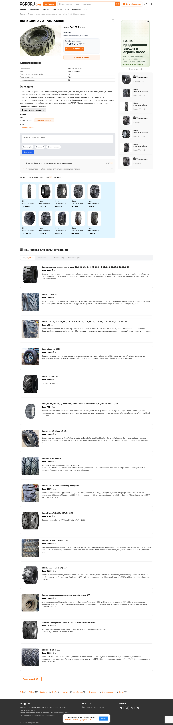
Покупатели (57, 9)
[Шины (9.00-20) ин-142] (30, 474)
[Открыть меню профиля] (150, 4)
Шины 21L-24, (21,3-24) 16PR (55, 567)
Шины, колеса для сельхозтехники (48, 14)
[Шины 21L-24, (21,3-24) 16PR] (30, 583)
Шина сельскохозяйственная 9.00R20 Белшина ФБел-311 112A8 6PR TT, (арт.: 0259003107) (29, 202)
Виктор (67, 32)
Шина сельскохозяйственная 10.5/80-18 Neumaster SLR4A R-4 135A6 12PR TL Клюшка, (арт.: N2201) (61, 229)
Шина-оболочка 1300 (51, 349)
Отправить (28, 152)
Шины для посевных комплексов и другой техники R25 (66, 595)
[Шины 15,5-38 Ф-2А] (30, 665)
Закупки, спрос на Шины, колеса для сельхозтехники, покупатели (53, 169)
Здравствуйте (27, 147)
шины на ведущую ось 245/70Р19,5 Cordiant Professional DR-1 (69, 622)
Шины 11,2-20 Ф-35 (51, 294)
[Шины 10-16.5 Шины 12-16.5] (30, 447)
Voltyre (65, 692)
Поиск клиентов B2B (135, 69)
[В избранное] (113, 20)
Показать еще (30, 679)
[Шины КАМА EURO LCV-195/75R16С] (30, 529)
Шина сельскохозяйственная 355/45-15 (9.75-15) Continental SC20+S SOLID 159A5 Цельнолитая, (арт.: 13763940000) (45, 229)
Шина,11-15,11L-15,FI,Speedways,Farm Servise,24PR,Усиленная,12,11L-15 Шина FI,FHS (80, 403)
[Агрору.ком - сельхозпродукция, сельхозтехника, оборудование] (30, 4)
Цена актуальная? (53, 147)
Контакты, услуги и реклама (93, 707)
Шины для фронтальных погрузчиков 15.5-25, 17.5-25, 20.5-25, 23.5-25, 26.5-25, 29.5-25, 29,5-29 (85, 267)
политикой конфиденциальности (78, 720)
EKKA (31, 692)
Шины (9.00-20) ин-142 (52, 458)
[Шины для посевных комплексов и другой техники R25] (30, 611)
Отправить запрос (81, 57)
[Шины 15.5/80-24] (30, 392)
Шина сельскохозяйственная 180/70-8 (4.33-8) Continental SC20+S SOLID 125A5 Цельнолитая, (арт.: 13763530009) (94, 202)
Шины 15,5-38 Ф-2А (51, 650)
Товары (23, 9)
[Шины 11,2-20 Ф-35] (30, 310)
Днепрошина (107, 692)
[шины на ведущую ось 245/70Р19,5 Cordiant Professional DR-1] (30, 638)
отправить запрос (27, 127)
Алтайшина (78, 692)
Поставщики (34, 9)
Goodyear (43, 692)
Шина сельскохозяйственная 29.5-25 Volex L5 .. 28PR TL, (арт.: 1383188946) (29, 229)
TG (132, 708)
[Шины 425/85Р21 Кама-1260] (30, 556)
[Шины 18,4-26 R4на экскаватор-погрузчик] (30, 501)
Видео (86, 9)
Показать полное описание (32, 110)
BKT (21, 692)
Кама (121, 692)
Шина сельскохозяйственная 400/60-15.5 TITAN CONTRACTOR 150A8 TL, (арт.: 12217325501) (45, 202)
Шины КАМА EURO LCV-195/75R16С (57, 513)
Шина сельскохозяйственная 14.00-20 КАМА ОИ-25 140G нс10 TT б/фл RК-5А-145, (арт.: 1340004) (61, 202)
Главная (23, 14)
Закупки (45, 9)
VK (121, 708)
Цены (67, 9)
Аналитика (76, 9)
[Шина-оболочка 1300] (30, 365)
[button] (117, 4)
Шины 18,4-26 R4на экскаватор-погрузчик (60, 485)
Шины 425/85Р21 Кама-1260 (55, 540)
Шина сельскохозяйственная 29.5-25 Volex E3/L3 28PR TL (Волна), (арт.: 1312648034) (78, 229)
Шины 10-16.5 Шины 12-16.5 (55, 431)
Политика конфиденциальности (45, 715)
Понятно (103, 718)
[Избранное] (145, 4)
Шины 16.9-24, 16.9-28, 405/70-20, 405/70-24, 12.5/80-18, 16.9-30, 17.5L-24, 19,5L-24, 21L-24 (84, 321)
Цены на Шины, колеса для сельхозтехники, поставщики (49, 163)
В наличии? (40, 147)
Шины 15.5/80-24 (50, 376)
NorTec (55, 692)
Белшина (92, 692)
